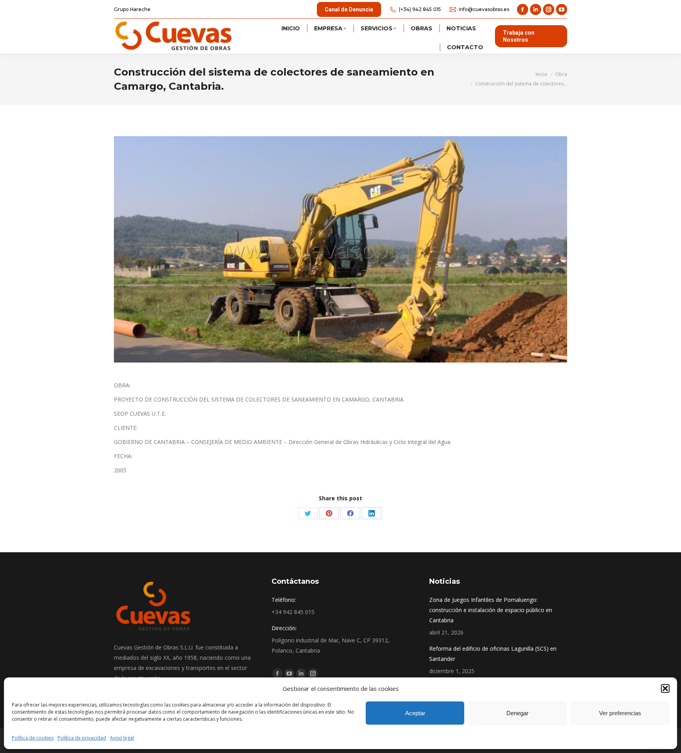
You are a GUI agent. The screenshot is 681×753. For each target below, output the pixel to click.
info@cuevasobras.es (484, 9)
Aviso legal (122, 737)
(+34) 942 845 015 (420, 9)
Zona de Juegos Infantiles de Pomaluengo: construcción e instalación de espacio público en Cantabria (490, 610)
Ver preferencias (620, 713)
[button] (665, 688)
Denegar (517, 713)
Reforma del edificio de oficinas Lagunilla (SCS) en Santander (492, 653)
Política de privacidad (82, 737)
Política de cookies (33, 737)
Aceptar (415, 713)
